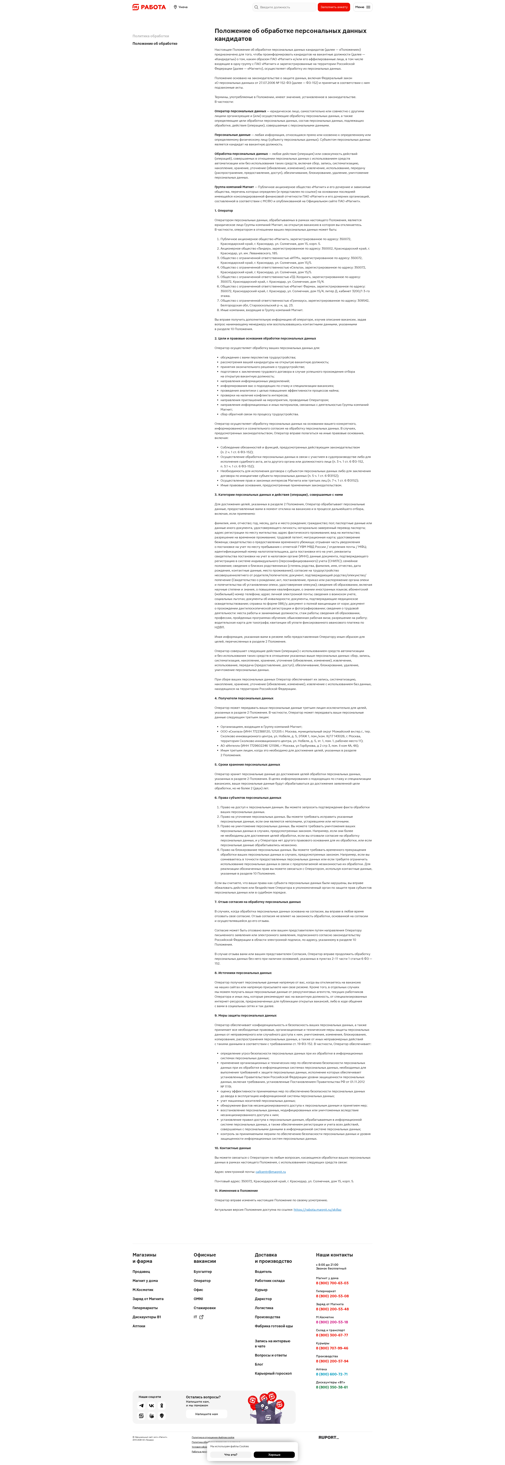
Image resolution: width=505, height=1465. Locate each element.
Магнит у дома (145, 1281)
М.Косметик (143, 1290)
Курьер (261, 1290)
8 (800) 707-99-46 (332, 1348)
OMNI (198, 1299)
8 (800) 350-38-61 (332, 1387)
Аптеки (139, 1326)
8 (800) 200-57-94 (332, 1361)
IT (195, 1317)
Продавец (141, 1271)
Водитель (263, 1271)
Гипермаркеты (145, 1308)
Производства (267, 1317)
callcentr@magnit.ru (271, 1172)
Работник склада (270, 1281)
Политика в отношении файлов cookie (213, 1437)
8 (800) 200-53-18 (332, 1322)
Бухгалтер (203, 1271)
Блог (259, 1364)
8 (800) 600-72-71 (332, 1374)
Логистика (264, 1308)
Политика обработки (151, 36)
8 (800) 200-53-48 (332, 1309)
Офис (198, 1290)
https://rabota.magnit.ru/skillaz (317, 1209)
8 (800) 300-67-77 (332, 1335)
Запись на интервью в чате (272, 1343)
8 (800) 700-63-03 (332, 1283)
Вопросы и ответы (271, 1355)
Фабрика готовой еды (274, 1326)
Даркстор (263, 1299)
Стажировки (205, 1308)
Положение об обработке (155, 43)
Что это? (230, 1455)
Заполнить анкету (334, 7)
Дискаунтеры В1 (147, 1317)
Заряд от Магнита (148, 1299)
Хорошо (274, 1455)
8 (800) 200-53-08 (332, 1296)
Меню (359, 7)
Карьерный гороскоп (273, 1373)
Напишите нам (206, 1414)
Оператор (202, 1281)
